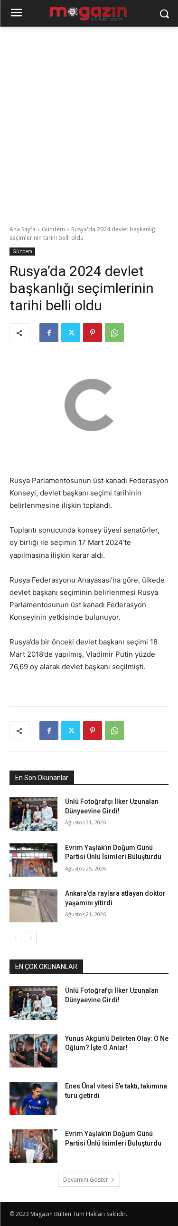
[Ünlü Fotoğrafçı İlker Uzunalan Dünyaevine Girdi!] (33, 814)
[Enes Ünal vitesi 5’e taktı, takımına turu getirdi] (33, 1098)
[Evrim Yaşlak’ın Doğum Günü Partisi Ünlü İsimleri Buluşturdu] (33, 860)
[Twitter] (70, 332)
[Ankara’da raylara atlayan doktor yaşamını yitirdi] (33, 905)
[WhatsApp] (114, 332)
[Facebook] (48, 332)
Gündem (53, 229)
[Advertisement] (89, 120)
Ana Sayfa (22, 229)
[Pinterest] (92, 332)
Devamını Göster (85, 1180)
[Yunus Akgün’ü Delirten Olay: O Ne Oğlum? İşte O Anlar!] (33, 1051)
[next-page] (31, 938)
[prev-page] (15, 938)
